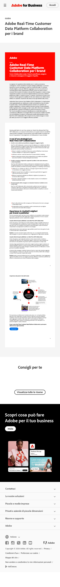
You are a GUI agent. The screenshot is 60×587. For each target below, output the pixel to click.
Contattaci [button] (10, 488)
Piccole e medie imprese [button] (17, 503)
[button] (30, 537)
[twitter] (18, 542)
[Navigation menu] (5, 5)
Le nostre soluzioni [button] (14, 496)
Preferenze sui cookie (29, 553)
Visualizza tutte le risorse (30, 392)
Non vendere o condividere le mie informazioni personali (28, 562)
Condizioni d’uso (11, 553)
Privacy (47, 548)
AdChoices (12, 566)
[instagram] (12, 542)
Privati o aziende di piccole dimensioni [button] (24, 511)
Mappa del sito (11, 557)
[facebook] (7, 542)
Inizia (10, 428)
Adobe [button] (8, 525)
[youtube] (30, 542)
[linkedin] (24, 542)
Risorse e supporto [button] (14, 518)
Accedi (52, 5)
